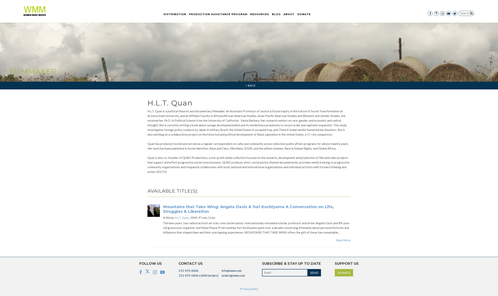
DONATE (344, 272)
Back (251, 85)
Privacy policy (249, 289)
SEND (314, 272)
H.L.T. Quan (181, 217)
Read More (343, 240)
